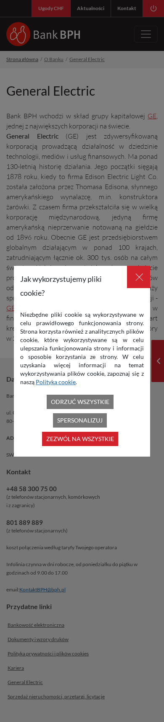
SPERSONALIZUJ (80, 420)
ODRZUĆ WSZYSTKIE (80, 401)
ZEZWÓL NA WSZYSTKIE (80, 438)
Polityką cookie (56, 381)
